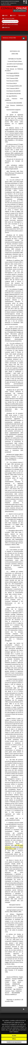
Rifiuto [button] (14, 1038)
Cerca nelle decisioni (20, 10)
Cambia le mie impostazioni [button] (14, 1042)
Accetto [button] (14, 1035)
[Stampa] (23, 38)
